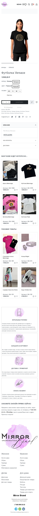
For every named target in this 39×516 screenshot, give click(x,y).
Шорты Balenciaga (8, 183)
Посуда (22, 484)
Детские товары (6, 482)
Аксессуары (5, 458)
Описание (6, 125)
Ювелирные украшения (9, 468)
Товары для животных (27, 489)
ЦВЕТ (3, 86)
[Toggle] (7, 135)
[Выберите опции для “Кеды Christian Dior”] (33, 296)
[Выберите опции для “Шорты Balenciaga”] (15, 190)
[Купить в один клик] (32, 102)
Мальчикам (5, 479)
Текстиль (23, 487)
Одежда (13, 111)
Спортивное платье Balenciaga (8, 257)
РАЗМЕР (4, 90)
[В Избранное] (37, 102)
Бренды (3, 67)
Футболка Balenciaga (27, 183)
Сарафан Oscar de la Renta (10, 290)
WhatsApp (9, 412)
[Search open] (29, 4)
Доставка (6, 145)
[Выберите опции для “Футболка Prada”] (33, 223)
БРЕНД (4, 81)
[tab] (19, 125)
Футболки (22, 111)
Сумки (3, 465)
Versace (11, 67)
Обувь (3, 460)
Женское (9, 111)
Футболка (7, 113)
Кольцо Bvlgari (25, 256)
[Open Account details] (37, 4)
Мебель (22, 482)
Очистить (9, 95)
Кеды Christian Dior (26, 290)
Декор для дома (25, 477)
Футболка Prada (25, 217)
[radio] (16, 81)
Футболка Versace (18, 113)
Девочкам (4, 477)
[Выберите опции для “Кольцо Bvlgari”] (33, 263)
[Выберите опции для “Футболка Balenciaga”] (33, 190)
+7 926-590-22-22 (19, 504)
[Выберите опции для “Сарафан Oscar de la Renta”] (15, 296)
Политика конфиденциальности (19, 512)
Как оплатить (7, 140)
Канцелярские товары (27, 479)
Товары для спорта (26, 492)
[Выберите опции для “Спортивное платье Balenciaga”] (15, 263)
